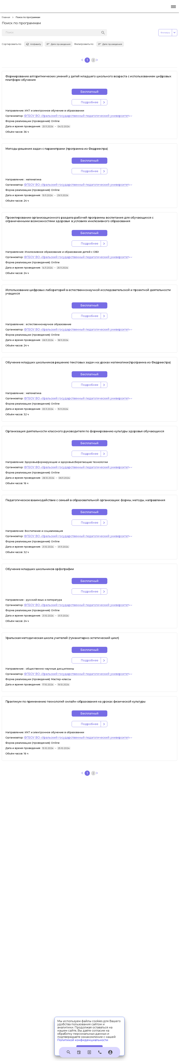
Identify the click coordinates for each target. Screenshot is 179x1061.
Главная (6, 17)
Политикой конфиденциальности (82, 1040)
